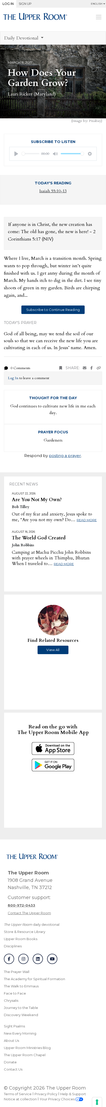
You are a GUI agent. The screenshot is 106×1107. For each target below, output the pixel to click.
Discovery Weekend (21, 1015)
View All (52, 650)
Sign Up (25, 4)
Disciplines (13, 946)
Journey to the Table (21, 1008)
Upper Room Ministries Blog (27, 1048)
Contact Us (13, 1069)
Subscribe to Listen (53, 141)
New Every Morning (20, 1033)
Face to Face (15, 993)
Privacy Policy (45, 1094)
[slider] (30, 153)
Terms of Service (18, 1094)
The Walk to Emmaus (21, 986)
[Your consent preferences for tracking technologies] (97, 1102)
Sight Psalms (14, 1026)
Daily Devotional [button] (22, 38)
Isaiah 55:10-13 (53, 191)
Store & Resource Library (24, 932)
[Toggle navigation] (98, 17)
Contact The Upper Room (29, 913)
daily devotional (31, 924)
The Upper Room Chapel (25, 1055)
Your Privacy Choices (57, 1099)
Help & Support (73, 1094)
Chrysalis (11, 1000)
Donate (10, 1062)
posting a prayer (65, 455)
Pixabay (95, 120)
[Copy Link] (98, 368)
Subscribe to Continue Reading (53, 310)
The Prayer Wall (16, 972)
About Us (11, 1040)
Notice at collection (20, 1099)
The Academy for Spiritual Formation (34, 979)
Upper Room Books (20, 939)
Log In (8, 4)
